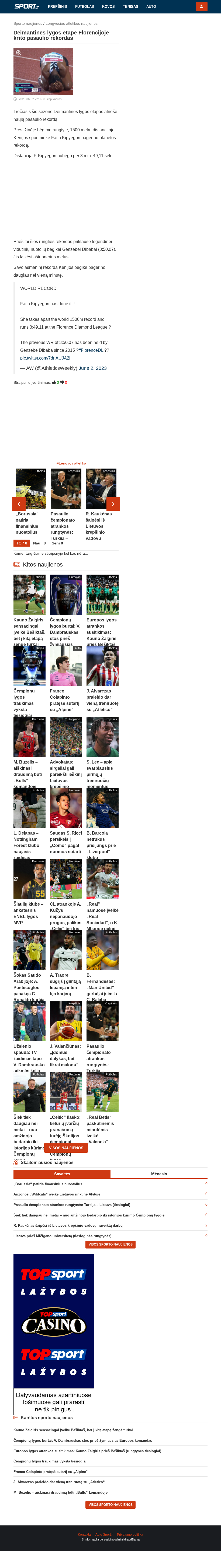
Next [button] (113, 504)
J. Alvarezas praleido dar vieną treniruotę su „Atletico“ (59, 1482)
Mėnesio (159, 1174)
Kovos (108, 7)
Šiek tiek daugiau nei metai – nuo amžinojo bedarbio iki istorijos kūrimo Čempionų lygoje (88, 1215)
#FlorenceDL (90, 350)
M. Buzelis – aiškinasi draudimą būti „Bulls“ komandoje (60, 1492)
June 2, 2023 (93, 368)
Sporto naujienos (27, 23)
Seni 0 (57, 543)
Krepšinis (57, 7)
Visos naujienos (66, 1148)
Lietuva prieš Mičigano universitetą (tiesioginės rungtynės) (62, 1236)
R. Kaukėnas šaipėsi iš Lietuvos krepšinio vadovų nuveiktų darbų (68, 1225)
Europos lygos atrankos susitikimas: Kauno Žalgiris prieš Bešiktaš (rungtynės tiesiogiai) (87, 1451)
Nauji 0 (39, 543)
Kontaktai (85, 1534)
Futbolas (84, 7)
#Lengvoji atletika (71, 463)
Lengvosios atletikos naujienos (72, 23)
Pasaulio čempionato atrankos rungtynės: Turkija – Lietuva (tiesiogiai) (71, 1205)
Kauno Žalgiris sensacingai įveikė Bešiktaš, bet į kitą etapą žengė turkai (73, 1430)
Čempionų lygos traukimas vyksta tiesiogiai (50, 1461)
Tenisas (130, 7)
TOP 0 (21, 543)
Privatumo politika (130, 1534)
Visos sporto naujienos (111, 1244)
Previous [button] (19, 504)
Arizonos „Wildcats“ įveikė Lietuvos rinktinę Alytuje (56, 1194)
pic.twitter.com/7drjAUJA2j (45, 358)
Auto (151, 7)
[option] (31, 504)
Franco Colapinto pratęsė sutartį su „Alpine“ (50, 1472)
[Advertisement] (66, 200)
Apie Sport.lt (104, 1534)
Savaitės (62, 1174)
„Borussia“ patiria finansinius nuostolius (47, 1184)
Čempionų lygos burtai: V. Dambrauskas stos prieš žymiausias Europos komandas (82, 1441)
